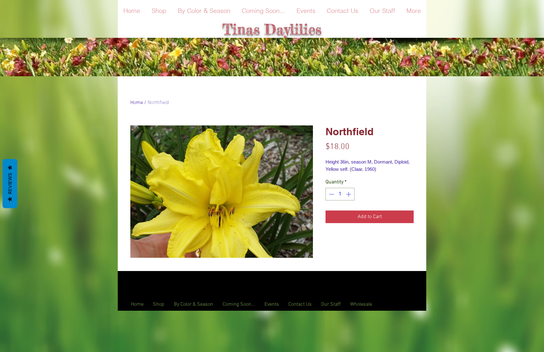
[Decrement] (330, 194)
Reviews (10, 183)
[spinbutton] (340, 194)
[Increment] (349, 194)
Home (136, 103)
